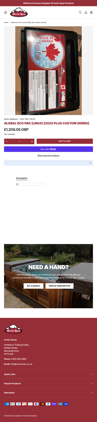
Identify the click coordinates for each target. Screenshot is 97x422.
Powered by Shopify (29, 416)
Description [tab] (21, 178)
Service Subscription (59, 286)
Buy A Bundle (33, 286)
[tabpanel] (48, 202)
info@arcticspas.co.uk (21, 364)
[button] (91, 12)
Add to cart (65, 141)
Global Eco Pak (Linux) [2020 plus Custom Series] (28, 22)
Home (6, 22)
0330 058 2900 (18, 359)
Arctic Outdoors (11, 119)
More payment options (48, 155)
